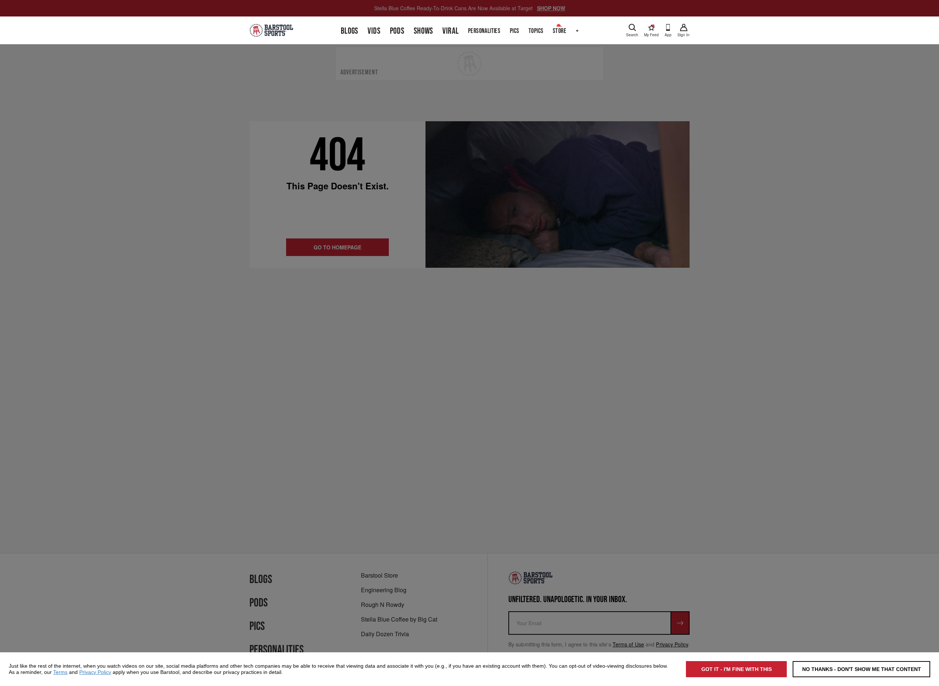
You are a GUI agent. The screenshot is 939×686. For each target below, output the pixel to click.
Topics (536, 31)
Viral (450, 31)
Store (559, 31)
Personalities (484, 31)
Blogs (349, 31)
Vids (374, 31)
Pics (514, 31)
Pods (397, 31)
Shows (423, 31)
